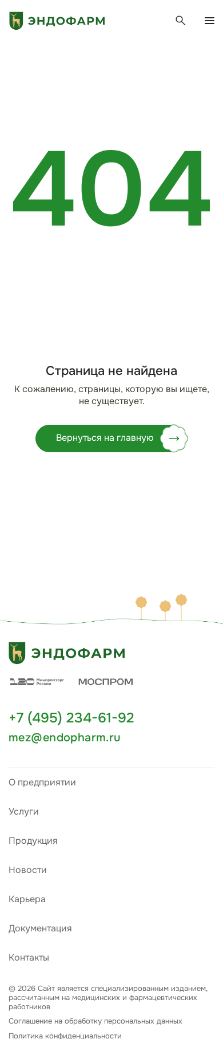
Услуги (24, 811)
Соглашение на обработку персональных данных (95, 1021)
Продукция (33, 841)
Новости (28, 870)
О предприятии (42, 782)
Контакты (29, 957)
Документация (40, 928)
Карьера (27, 899)
